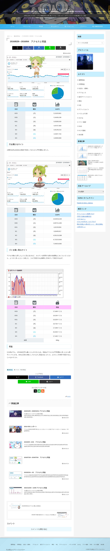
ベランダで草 (83, 113)
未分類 (81, 134)
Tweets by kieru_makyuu (85, 203)
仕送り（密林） (84, 88)
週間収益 (10, 369)
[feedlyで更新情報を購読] (39, 391)
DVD (80, 126)
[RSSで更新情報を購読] (42, 391)
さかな (81, 118)
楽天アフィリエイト (85, 97)
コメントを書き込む (39, 529)
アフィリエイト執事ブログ (85, 214)
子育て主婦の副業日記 (84, 216)
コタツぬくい (81, 219)
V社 (80, 105)
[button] (61, 48)
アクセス (17, 369)
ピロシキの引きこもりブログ (86, 221)
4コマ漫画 (82, 130)
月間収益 (24, 369)
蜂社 (80, 101)
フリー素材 (82, 122)
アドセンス (82, 92)
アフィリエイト (84, 109)
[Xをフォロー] (35, 391)
